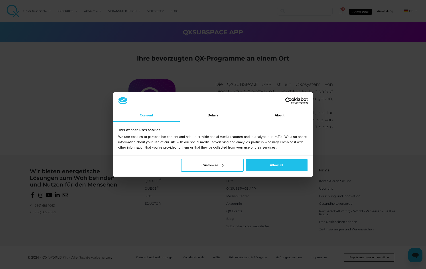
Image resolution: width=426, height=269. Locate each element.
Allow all (276, 165)
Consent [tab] (146, 115)
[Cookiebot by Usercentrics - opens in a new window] (288, 100)
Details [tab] (213, 115)
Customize (209, 165)
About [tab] (279, 115)
